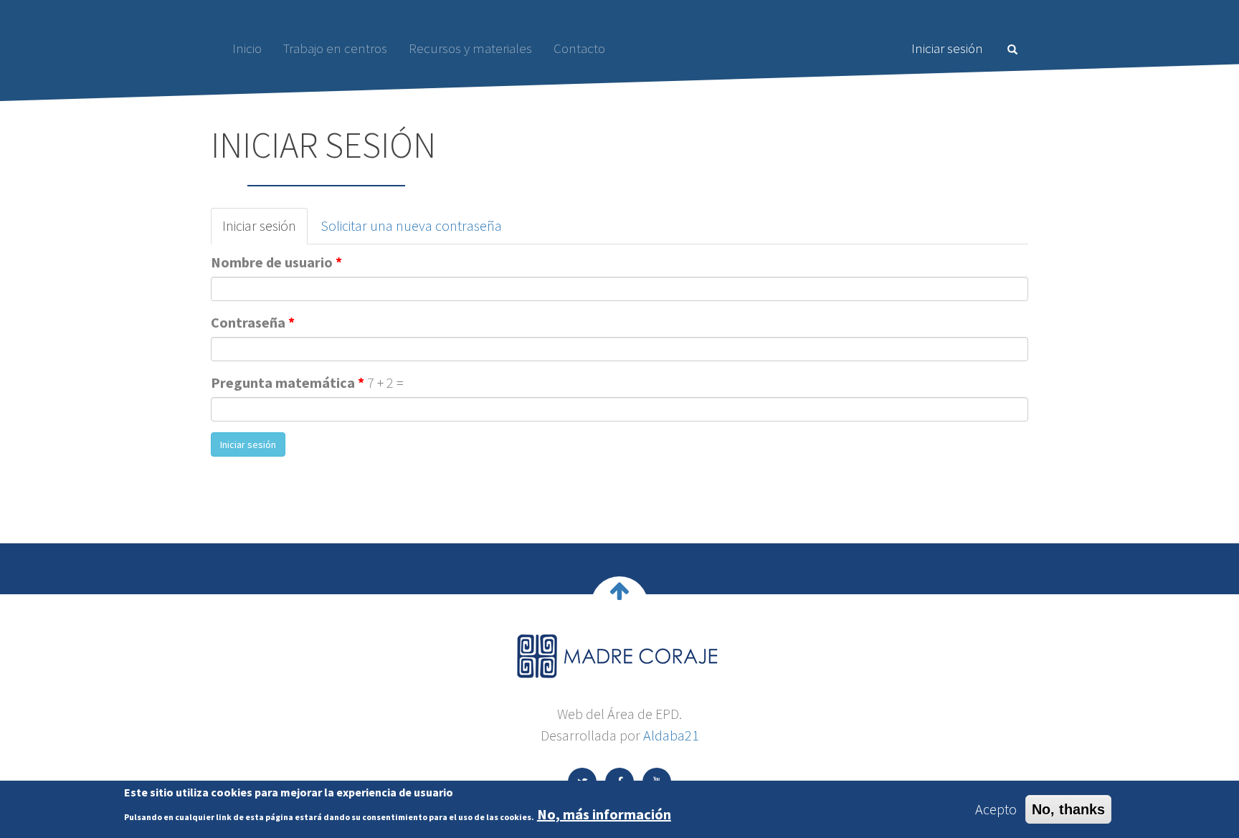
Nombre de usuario (276, 262)
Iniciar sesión (947, 48)
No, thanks (1068, 809)
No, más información (604, 814)
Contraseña (253, 322)
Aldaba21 (671, 735)
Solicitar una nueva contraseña (411, 225)
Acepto (996, 809)
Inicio (247, 48)
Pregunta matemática (287, 382)
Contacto (579, 48)
